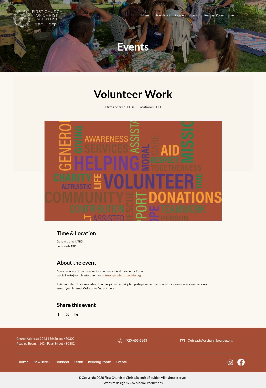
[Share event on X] (67, 314)
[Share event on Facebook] (58, 314)
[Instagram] (230, 362)
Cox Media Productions (146, 383)
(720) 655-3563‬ (136, 340)
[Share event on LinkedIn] (76, 314)
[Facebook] (241, 362)
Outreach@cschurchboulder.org (210, 340)
